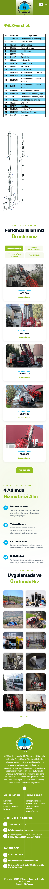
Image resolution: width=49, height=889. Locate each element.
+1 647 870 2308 (15, 854)
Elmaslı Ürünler (32, 811)
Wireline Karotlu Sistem (35, 804)
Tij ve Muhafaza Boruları (32, 807)
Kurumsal (7, 801)
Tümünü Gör (24, 470)
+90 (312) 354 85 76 (17, 824)
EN (46, 4)
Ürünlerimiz (8, 804)
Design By (24, 884)
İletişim (6, 809)
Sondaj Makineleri (33, 801)
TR (41, 4)
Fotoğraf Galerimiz (11, 806)
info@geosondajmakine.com (20, 830)
